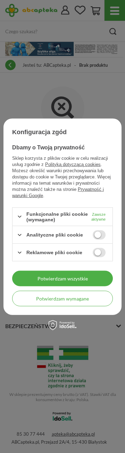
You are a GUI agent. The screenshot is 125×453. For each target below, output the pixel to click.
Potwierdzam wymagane (62, 298)
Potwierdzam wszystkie (63, 278)
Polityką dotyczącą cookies (73, 164)
